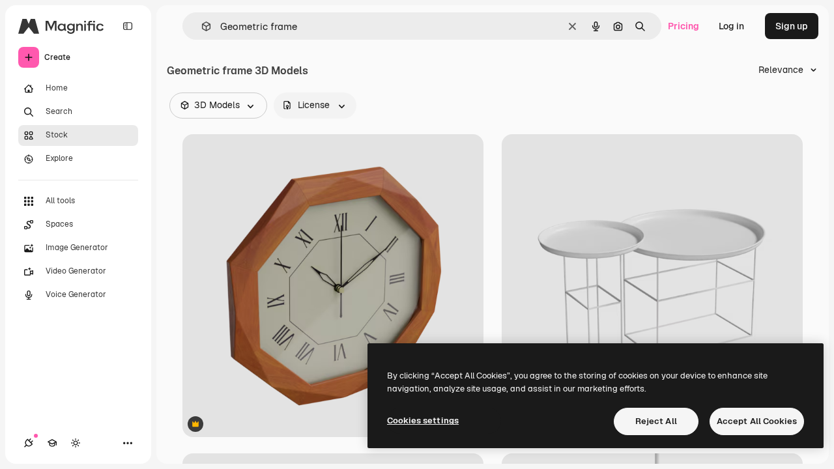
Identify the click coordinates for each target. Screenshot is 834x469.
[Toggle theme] (75, 443)
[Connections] (28, 443)
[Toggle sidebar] (127, 26)
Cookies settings (423, 420)
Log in (731, 26)
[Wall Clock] (332, 285)
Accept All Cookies (757, 421)
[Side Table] (652, 285)
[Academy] (52, 443)
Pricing (683, 26)
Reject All (656, 421)
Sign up (791, 26)
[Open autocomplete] (201, 26)
